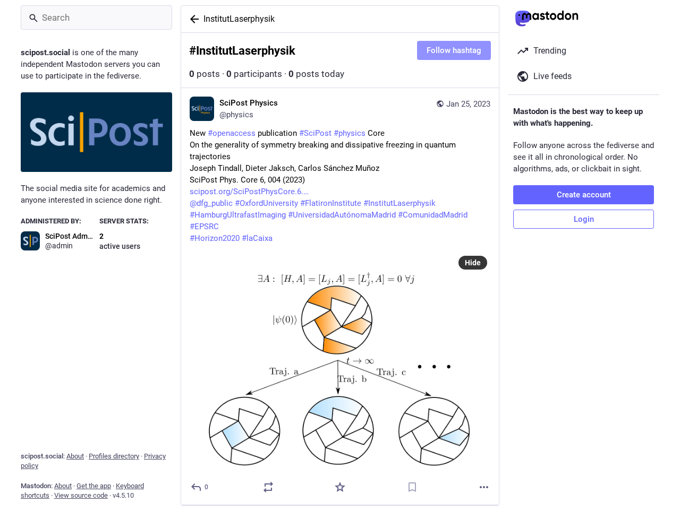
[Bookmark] (412, 487)
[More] (484, 487)
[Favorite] (340, 487)
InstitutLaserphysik (239, 19)
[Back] (192, 19)
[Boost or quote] (268, 487)
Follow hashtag (454, 50)
